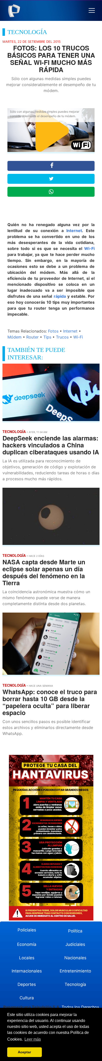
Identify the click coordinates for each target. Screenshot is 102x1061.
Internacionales (27, 970)
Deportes (27, 984)
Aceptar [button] (24, 1052)
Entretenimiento (75, 970)
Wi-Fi (89, 248)
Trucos (62, 337)
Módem (14, 337)
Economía (26, 944)
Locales (26, 957)
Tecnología (75, 984)
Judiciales (75, 944)
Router (32, 337)
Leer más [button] (33, 1039)
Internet (74, 230)
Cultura (27, 997)
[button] (91, 10)
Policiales (27, 929)
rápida (60, 296)
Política (75, 930)
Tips (47, 337)
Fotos (53, 331)
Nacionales (75, 957)
